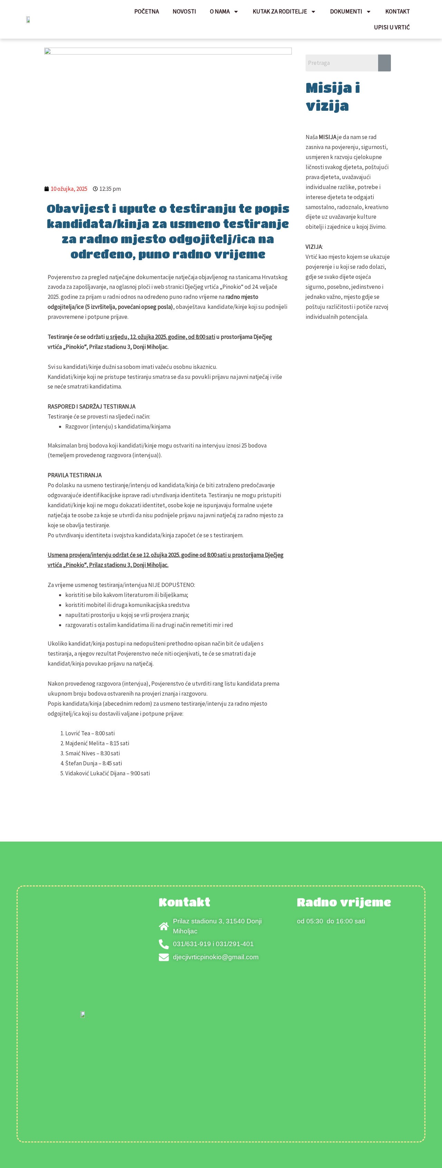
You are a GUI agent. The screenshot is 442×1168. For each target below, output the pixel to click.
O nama (220, 11)
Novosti (184, 11)
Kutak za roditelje (280, 11)
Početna (146, 11)
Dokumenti (346, 11)
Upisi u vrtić (392, 27)
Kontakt (397, 11)
